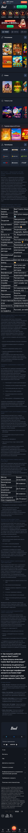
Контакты (5, 754)
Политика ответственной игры (11, 782)
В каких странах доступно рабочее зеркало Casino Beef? (13, 677)
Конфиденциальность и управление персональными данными (12, 772)
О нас (3, 749)
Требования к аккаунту (9, 778)
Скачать (24, 2)
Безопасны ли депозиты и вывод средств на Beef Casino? (13, 666)
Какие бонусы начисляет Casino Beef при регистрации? (13, 660)
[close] (1, 2)
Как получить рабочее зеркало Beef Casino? (11, 655)
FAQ (3, 758)
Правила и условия (7, 767)
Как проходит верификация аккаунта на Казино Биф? (13, 671)
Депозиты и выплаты (8, 763)
